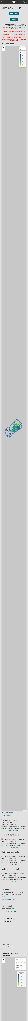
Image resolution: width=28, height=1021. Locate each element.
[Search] (24, 2)
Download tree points (7, 812)
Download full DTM (14, 881)
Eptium (3, 896)
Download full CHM (14, 847)
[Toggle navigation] (1, 2)
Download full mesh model (8, 912)
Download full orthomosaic (14, 830)
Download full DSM (14, 864)
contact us (22, 27)
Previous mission (14, 13)
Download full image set (7, 947)
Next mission (14, 19)
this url (6, 894)
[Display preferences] (26, 2)
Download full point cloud (8, 899)
